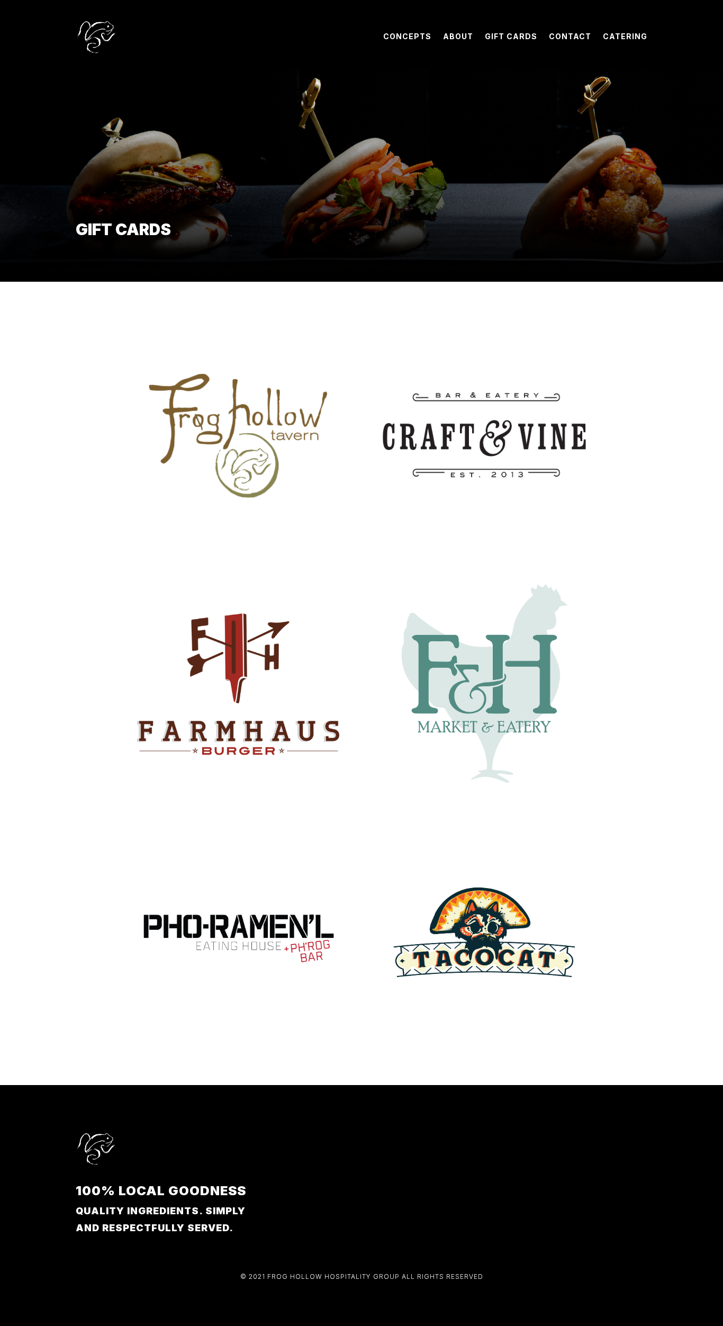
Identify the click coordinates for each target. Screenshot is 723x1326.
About (458, 36)
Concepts (407, 36)
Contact (570, 36)
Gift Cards (511, 36)
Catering (625, 36)
